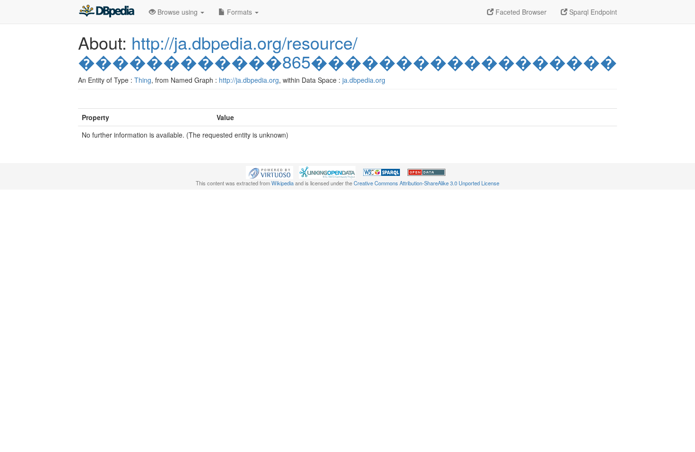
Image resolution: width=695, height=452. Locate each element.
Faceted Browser (520, 12)
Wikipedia (282, 183)
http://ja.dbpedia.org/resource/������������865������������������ (347, 51)
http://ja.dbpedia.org (249, 80)
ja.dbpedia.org (363, 80)
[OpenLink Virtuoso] (269, 171)
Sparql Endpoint (592, 12)
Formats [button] (239, 12)
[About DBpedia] (106, 12)
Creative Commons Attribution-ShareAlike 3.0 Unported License (426, 183)
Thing (142, 80)
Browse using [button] (178, 12)
